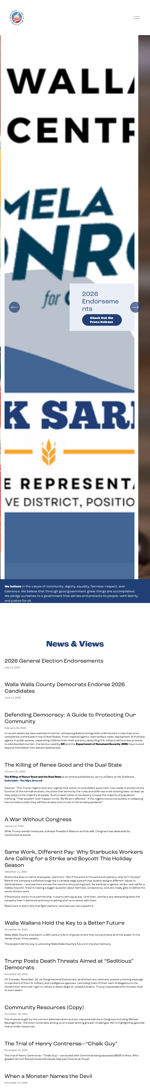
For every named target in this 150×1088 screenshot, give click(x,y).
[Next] (135, 307)
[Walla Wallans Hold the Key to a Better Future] (75, 915)
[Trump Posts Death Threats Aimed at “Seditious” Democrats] (75, 953)
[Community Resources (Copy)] (75, 999)
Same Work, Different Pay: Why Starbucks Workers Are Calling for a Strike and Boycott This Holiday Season (74, 858)
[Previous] (14, 307)
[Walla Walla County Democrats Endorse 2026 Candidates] (75, 676)
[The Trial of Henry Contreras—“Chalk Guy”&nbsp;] (75, 1036)
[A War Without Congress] (75, 811)
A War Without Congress (38, 819)
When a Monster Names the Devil (48, 1076)
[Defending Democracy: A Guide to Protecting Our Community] (75, 707)
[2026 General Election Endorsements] (54, 653)
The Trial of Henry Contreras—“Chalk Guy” (62, 1043)
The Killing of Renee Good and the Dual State (63, 765)
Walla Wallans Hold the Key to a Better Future (65, 923)
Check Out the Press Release (101, 320)
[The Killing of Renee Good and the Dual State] (75, 757)
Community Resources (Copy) (44, 1007)
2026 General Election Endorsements (54, 660)
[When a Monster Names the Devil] (48, 1068)
